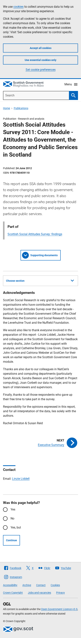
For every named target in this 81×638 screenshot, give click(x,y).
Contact (41, 585)
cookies (18, 6)
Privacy (60, 592)
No (12, 518)
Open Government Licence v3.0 (59, 609)
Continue (11, 540)
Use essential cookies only (40, 60)
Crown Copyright (13, 592)
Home (6, 108)
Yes (13, 509)
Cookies (55, 585)
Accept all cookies (40, 48)
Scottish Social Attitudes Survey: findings (35, 234)
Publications (21, 108)
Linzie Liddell (21, 478)
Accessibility (10, 585)
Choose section (15, 280)
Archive (26, 585)
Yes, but (16, 527)
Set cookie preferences (41, 69)
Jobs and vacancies (39, 592)
